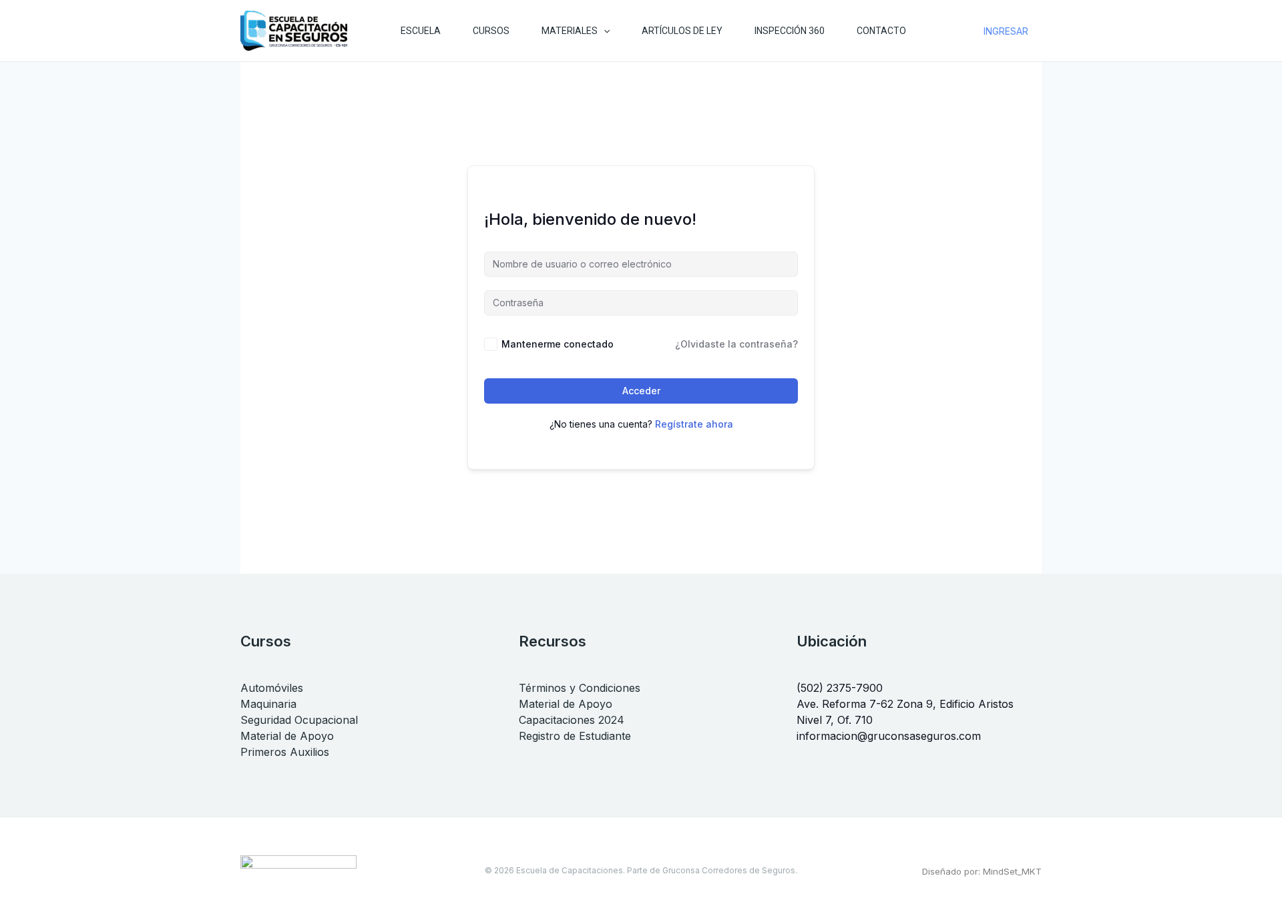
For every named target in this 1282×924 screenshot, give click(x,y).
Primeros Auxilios (284, 752)
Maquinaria (268, 704)
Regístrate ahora (694, 424)
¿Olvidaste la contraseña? (736, 344)
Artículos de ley (682, 30)
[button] (604, 30)
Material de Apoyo (287, 736)
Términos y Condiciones (579, 688)
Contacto (881, 30)
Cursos (491, 30)
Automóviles (271, 688)
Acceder (641, 390)
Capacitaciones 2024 (571, 720)
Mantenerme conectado (557, 344)
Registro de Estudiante (575, 736)
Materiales (570, 30)
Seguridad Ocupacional (299, 720)
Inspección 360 (790, 30)
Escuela (421, 30)
